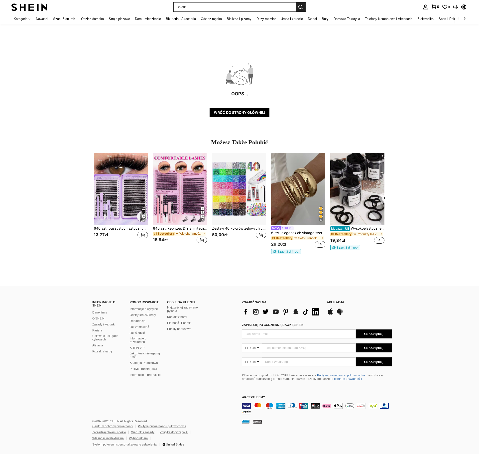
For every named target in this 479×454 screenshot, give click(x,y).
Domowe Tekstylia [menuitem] (347, 19)
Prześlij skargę (102, 351)
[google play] (339, 314)
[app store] (330, 314)
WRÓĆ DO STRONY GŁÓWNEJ (239, 112)
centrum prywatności (348, 379)
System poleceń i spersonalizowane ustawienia (124, 444)
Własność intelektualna (108, 438)
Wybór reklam (138, 438)
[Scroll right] (464, 19)
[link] (435, 7)
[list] (282, 311)
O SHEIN (98, 318)
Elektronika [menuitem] (425, 19)
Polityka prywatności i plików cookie (341, 375)
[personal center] (425, 7)
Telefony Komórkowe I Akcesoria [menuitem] (388, 19)
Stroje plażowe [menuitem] (119, 19)
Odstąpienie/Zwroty (143, 315)
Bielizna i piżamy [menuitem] (239, 19)
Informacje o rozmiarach (138, 340)
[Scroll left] (458, 19)
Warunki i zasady (142, 432)
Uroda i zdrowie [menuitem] (292, 19)
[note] (286, 251)
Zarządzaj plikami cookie (109, 432)
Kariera (97, 330)
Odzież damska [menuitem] (92, 19)
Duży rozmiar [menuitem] (266, 19)
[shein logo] (29, 7)
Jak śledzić (137, 333)
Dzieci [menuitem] (312, 19)
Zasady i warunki (103, 324)
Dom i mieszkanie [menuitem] (148, 19)
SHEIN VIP (137, 348)
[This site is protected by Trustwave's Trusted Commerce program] (245, 421)
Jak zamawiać (139, 327)
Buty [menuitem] (325, 19)
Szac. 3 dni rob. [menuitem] (64, 19)
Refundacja (137, 321)
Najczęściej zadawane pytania (182, 309)
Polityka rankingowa (143, 369)
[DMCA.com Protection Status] (257, 421)
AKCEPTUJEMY (253, 397)
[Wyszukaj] (301, 7)
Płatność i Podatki (179, 323)
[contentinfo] (317, 409)
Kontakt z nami (177, 317)
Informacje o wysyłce (144, 309)
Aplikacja (335, 302)
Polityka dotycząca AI (174, 432)
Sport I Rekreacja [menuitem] (451, 19)
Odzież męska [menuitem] (211, 19)
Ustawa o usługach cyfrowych (105, 337)
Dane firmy (99, 312)
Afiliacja (97, 345)
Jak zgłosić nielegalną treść (145, 355)
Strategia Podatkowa (144, 363)
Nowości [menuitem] (42, 19)
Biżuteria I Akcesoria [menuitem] (181, 19)
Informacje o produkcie (145, 375)
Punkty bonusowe (179, 329)
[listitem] (121, 201)
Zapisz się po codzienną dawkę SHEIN (273, 325)
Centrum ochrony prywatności (112, 426)
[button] (455, 7)
